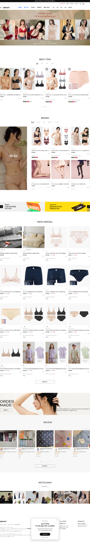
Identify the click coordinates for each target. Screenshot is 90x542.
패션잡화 (70, 7)
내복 (65, 7)
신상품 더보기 (44, 381)
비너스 (32, 122)
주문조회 (67, 3)
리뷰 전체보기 (44, 466)
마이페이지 (72, 3)
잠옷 (61, 7)
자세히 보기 (6, 410)
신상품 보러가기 (45, 534)
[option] (45, 87)
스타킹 (52, 63)
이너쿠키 (57, 122)
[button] (4, 29)
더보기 (13, 161)
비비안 (38, 122)
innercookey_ (44, 486)
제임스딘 (50, 122)
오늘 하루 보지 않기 (45, 537)
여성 (57, 7)
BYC (44, 122)
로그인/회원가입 (62, 3)
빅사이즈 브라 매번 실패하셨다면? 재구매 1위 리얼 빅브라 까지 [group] (45, 1)
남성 (53, 7)
